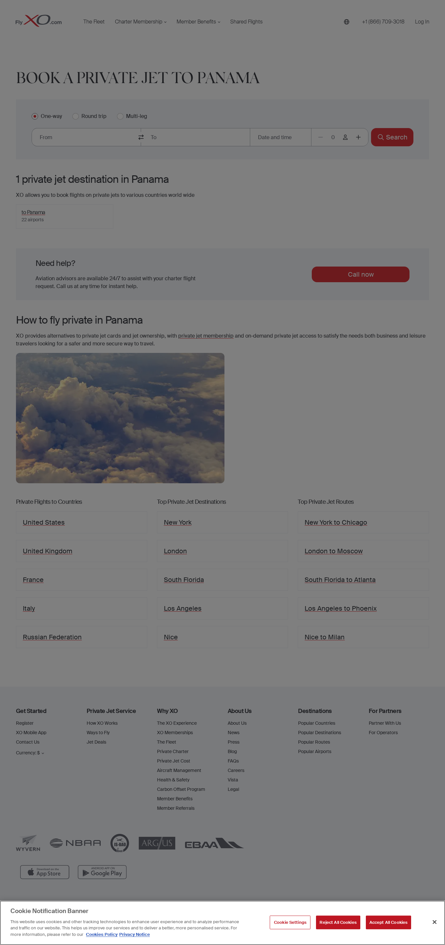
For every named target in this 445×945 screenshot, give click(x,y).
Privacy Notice (134, 934)
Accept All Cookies (388, 922)
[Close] (434, 922)
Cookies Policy (102, 934)
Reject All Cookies (338, 922)
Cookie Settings (290, 922)
